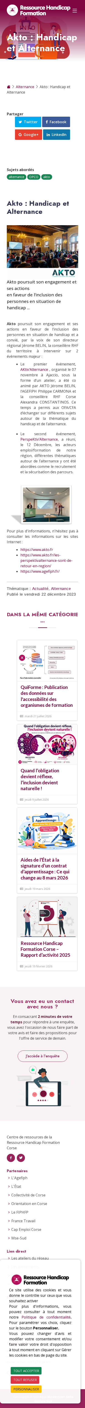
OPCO (33, 177)
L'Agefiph (19, 1178)
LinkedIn (58, 134)
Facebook (57, 121)
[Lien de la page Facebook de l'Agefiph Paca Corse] (11, 1158)
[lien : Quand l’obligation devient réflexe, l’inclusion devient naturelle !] (47, 744)
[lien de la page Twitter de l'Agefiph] (21, 1158)
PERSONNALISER (26, 1389)
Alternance (25, 86)
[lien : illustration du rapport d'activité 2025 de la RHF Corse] (47, 916)
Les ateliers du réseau (30, 1258)
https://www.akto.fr (36, 549)
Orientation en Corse (29, 1203)
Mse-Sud (18, 1238)
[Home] (9, 86)
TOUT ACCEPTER (26, 1371)
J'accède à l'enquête (42, 1056)
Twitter (30, 121)
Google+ (30, 134)
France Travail (23, 1221)
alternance (16, 177)
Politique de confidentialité (46, 1317)
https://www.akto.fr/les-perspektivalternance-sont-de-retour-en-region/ (46, 560)
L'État (16, 1186)
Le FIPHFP (19, 1212)
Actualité (40, 589)
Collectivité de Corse (28, 1195)
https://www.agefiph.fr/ (40, 571)
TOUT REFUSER (25, 1380)
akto (46, 177)
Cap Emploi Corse (26, 1229)
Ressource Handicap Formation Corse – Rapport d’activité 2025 (45, 949)
